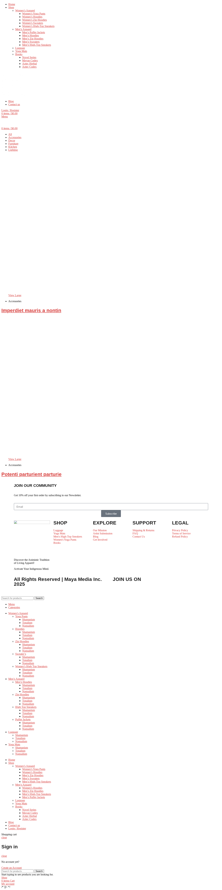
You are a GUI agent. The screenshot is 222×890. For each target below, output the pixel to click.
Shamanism (28, 619)
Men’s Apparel (23, 29)
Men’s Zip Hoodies (32, 38)
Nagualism (28, 625)
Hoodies (19, 628)
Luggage (20, 48)
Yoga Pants (21, 616)
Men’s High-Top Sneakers (36, 44)
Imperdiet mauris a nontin (31, 310)
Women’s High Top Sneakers (31, 666)
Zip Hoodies (22, 641)
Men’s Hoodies (30, 35)
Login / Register (17, 828)
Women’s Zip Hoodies (34, 19)
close (4, 837)
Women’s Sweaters (32, 23)
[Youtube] (148, 589)
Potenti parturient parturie (31, 474)
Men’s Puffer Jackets (33, 32)
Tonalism (27, 622)
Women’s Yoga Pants (33, 13)
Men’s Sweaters (31, 41)
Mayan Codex (30, 60)
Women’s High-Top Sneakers (38, 26)
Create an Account (11, 867)
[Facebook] (117, 589)
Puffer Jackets (23, 719)
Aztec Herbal (29, 63)
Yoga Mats (21, 51)
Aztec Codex (29, 66)
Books (18, 54)
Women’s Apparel (25, 10)
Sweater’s (20, 653)
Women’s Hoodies (32, 16)
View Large (14, 295)
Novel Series (29, 57)
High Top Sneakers (25, 707)
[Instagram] (180, 589)
